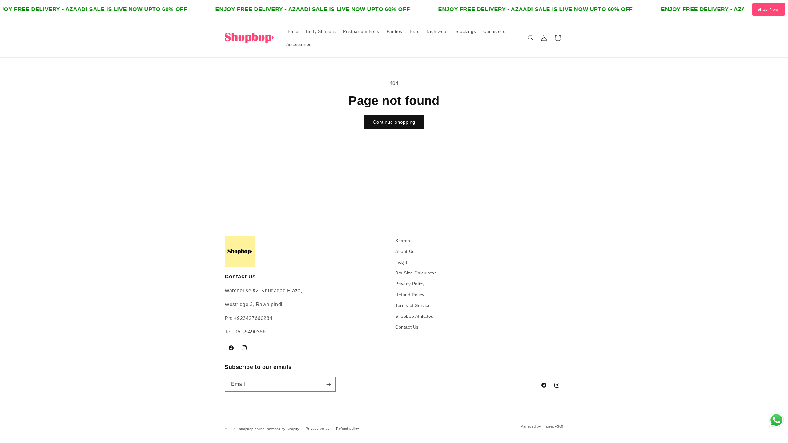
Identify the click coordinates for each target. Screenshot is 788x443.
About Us (405, 251)
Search (402, 240)
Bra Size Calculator (415, 272)
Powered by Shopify (283, 429)
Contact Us (407, 327)
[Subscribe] (328, 384)
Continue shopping (394, 122)
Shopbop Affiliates (414, 316)
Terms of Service (413, 305)
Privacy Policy (409, 283)
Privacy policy (318, 428)
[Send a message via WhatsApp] (776, 420)
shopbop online (252, 429)
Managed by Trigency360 (542, 426)
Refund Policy (409, 294)
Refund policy (347, 428)
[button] (530, 38)
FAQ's (401, 262)
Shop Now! (768, 9)
